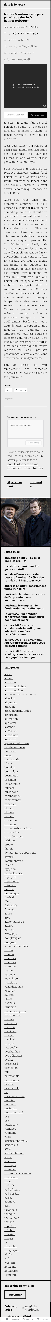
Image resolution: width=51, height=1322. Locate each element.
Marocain (10, 1023)
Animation (11, 719)
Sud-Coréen (11, 1193)
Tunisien (9, 1234)
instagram (11, 1316)
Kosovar (9, 990)
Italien (8, 970)
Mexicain (10, 1031)
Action (8, 678)
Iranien (9, 954)
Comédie (20, 26)
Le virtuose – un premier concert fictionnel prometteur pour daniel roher (24, 616)
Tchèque (9, 1214)
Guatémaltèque (14, 921)
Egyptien (10, 869)
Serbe (8, 1157)
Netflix (8, 1059)
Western (9, 1262)
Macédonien (12, 1015)
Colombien (11, 820)
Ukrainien (10, 1246)
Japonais (9, 974)
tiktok (27, 1316)
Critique (9, 840)
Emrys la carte (13, 873)
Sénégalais (11, 1145)
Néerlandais (12, 1051)
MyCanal (9, 1043)
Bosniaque (11, 775)
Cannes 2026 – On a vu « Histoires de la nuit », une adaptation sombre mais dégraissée (22, 630)
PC (6, 1092)
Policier (9, 1100)
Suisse (8, 1197)
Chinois (9, 812)
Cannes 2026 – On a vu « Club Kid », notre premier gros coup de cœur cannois (24, 642)
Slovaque (10, 1165)
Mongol (9, 1035)
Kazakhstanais (13, 986)
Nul (6, 1072)
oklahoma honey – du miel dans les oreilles (22, 559)
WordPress (32, 1310)
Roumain (10, 1132)
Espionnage (11, 881)
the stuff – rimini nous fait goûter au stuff (21, 568)
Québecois (11, 1124)
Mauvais (9, 1027)
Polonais (10, 1104)
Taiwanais (10, 1210)
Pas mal (9, 1084)
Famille (9, 889)
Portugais (10, 1108)
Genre (8, 913)
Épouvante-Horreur (16, 743)
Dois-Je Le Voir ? (14, 4)
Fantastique (11, 893)
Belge (8, 755)
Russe (7, 1137)
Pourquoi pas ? (13, 1112)
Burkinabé (11, 792)
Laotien (8, 994)
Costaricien (11, 832)
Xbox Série (11, 1270)
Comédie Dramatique (18, 828)
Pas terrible (11, 1088)
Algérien (9, 698)
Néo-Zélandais (13, 1055)
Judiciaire (10, 982)
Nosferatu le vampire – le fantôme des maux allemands (24, 607)
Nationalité (11, 1047)
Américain (9, 26)
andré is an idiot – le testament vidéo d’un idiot (25, 587)
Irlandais (10, 958)
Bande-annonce (14, 747)
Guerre (8, 925)
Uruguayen (11, 1250)
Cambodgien (12, 796)
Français (9, 909)
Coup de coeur (13, 836)
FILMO (7, 901)
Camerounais (12, 800)
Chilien (8, 808)
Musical (9, 1039)
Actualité (10, 682)
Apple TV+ (10, 723)
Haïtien (9, 930)
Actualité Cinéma (15, 686)
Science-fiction (14, 1153)
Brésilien (10, 779)
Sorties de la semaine (17, 1173)
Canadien (10, 804)
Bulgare (9, 788)
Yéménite (10, 1275)
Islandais (10, 962)
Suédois (9, 1185)
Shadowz (10, 1161)
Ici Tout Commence (16, 946)
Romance (10, 1128)
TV (5, 1242)
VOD (6, 1258)
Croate (8, 844)
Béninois (10, 751)
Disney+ (9, 857)
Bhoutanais (11, 759)
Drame (8, 865)
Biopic (8, 763)
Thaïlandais (11, 1218)
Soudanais (11, 1177)
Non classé (11, 1063)
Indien (8, 950)
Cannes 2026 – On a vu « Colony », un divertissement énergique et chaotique (24, 654)
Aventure (10, 739)
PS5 (6, 1120)
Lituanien (10, 1007)
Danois (8, 848)
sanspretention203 (16, 1141)
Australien (11, 731)
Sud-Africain (12, 1189)
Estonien (10, 885)
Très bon (9, 1230)
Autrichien (11, 735)
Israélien (10, 966)
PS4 (6, 1116)
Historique (11, 934)
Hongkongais (12, 938)
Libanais (9, 1003)
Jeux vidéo (11, 978)
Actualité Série (13, 690)
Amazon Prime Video (17, 710)
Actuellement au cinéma (20, 694)
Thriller (9, 1222)
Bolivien (9, 767)
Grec (7, 917)
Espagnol (10, 877)
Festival (9, 897)
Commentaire (33, 443)
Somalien (10, 1169)
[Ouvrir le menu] (45, 4)
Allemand (10, 702)
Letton (8, 999)
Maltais (9, 1019)
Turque (8, 1238)
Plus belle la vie (14, 1096)
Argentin (9, 727)
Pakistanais (11, 1076)
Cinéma (9, 816)
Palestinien (11, 1080)
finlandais (10, 905)
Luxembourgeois (15, 1011)
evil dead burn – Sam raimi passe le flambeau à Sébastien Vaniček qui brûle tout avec (24, 577)
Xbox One (10, 1266)
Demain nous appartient (20, 852)
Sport (7, 1181)
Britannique (12, 784)
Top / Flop (10, 1226)
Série (7, 1149)
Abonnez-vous (37, 114)
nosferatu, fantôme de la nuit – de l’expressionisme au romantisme (24, 597)
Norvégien (11, 1068)
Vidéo (8, 1254)
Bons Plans (11, 771)
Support (9, 1201)
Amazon (9, 706)
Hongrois (10, 942)
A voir (8, 674)
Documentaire (13, 861)
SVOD (7, 1206)
